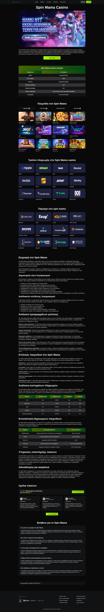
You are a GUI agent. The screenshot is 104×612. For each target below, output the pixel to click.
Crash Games (59, 108)
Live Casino (42, 108)
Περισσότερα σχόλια (52, 514)
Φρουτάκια (76, 108)
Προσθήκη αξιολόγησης (78, 491)
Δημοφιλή (25, 108)
